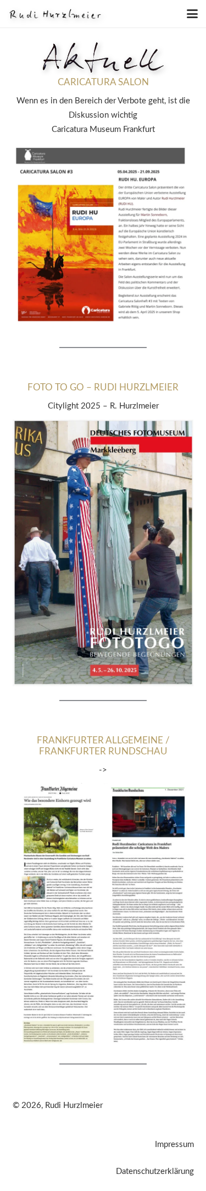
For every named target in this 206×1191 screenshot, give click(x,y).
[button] (192, 13)
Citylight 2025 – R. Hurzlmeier (103, 406)
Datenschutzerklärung (155, 1171)
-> (103, 770)
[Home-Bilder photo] (55, 13)
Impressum (174, 1144)
